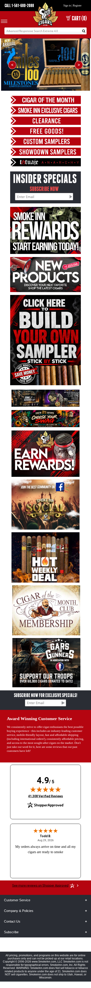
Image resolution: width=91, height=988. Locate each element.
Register (77, 5)
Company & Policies (18, 911)
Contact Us (12, 921)
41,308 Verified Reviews (45, 796)
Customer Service (17, 900)
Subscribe (11, 932)
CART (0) (79, 18)
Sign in (67, 5)
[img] (45, 789)
